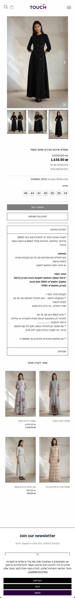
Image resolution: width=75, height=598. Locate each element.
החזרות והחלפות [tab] (58, 229)
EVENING (35, 179)
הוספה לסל (37, 207)
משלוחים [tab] (62, 351)
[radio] (65, 193)
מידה (65, 185)
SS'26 (44, 179)
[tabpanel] (37, 290)
